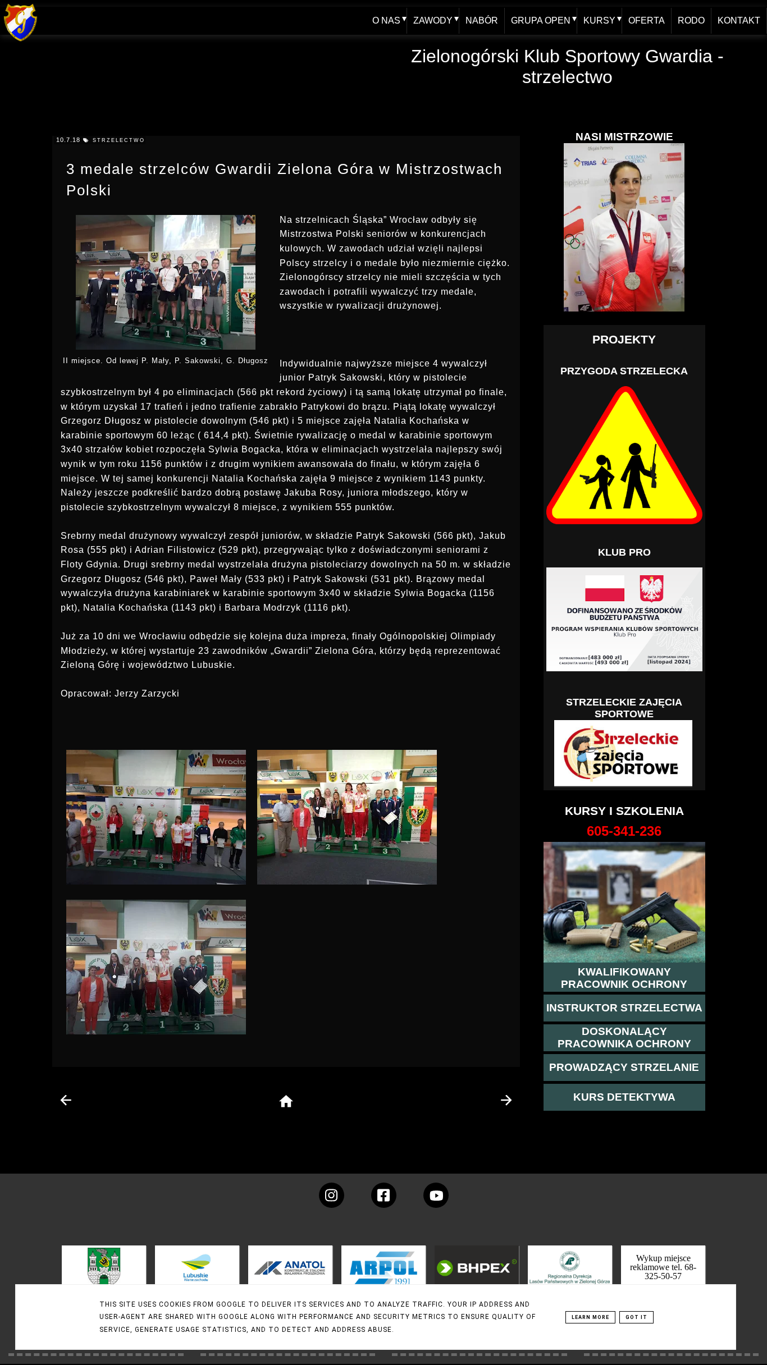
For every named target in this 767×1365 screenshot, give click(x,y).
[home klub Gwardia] (20, 42)
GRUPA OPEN (540, 20)
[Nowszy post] (66, 1100)
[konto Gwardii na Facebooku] (383, 1195)
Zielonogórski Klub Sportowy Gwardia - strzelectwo (567, 66)
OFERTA (646, 20)
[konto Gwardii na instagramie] (331, 1195)
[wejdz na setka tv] (436, 1195)
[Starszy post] (506, 1100)
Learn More (590, 1317)
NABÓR (481, 20)
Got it (636, 1317)
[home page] (286, 1102)
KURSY (599, 20)
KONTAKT (739, 20)
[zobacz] (568, 1276)
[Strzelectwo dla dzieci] (624, 753)
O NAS (386, 20)
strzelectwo (119, 140)
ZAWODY (433, 20)
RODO (691, 20)
